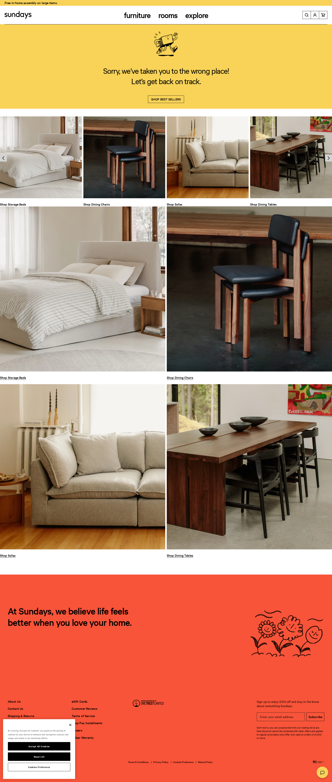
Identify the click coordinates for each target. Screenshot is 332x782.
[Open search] (306, 15)
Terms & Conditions (138, 762)
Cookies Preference (183, 762)
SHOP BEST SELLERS (166, 99)
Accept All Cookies (39, 746)
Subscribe (315, 717)
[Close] (70, 725)
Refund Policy (205, 762)
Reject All (39, 756)
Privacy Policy (160, 762)
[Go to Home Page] (18, 15)
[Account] (315, 15)
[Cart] (323, 15)
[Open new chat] (322, 772)
